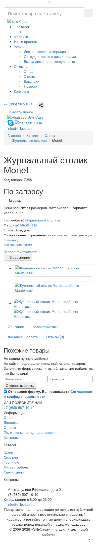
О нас (28, 71)
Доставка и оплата (23, 336)
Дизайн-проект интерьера (45, 51)
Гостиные (11, 462)
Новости (30, 86)
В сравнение (19, 257)
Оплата (10, 427)
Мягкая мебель (16, 467)
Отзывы (30, 76)
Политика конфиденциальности (29, 432)
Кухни (8, 452)
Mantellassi (29, 224)
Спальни (11, 457)
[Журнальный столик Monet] (53, 270)
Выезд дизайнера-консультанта (49, 61)
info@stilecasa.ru (21, 504)
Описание (16, 326)
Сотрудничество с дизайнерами (50, 56)
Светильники (14, 472)
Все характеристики (18, 244)
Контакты (11, 437)
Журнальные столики (42, 220)
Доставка (11, 422)
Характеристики (45, 326)
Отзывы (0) (55, 336)
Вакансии (31, 81)
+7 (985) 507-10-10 (19, 103)
